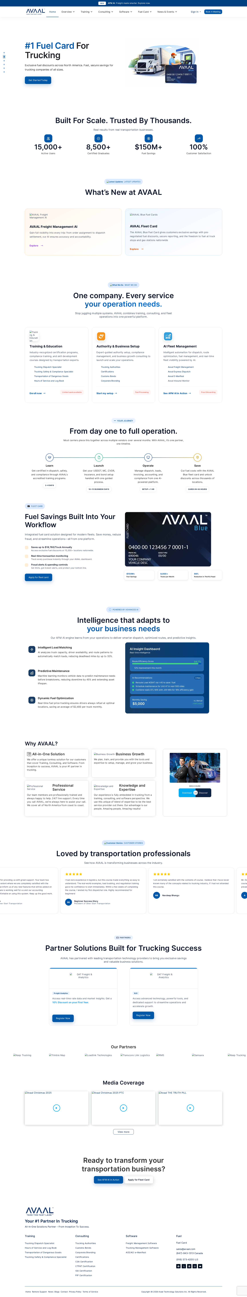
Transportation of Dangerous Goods (51, 376)
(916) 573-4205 (185, 1259)
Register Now (63, 1018)
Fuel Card (143, 11)
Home (52, 11)
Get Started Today (38, 80)
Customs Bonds (108, 376)
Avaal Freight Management (181, 367)
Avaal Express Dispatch (179, 371)
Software (124, 11)
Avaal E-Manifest (176, 376)
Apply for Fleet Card (139, 1179)
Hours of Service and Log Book (49, 381)
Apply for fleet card (38, 577)
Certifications (107, 371)
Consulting (104, 11)
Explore (34, 245)
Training (85, 11)
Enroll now (36, 393)
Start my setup (104, 393)
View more (124, 1131)
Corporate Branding (110, 381)
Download (187, 793)
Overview (66, 11)
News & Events (166, 11)
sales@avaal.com (185, 1249)
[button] (4, 52)
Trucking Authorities (110, 367)
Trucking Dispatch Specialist (48, 367)
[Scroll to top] (242, 1278)
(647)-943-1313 (185, 1253)
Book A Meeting (213, 11)
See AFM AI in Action (175, 393)
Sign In (194, 11)
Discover (203, 793)
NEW (102, 3)
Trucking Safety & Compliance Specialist (53, 371)
